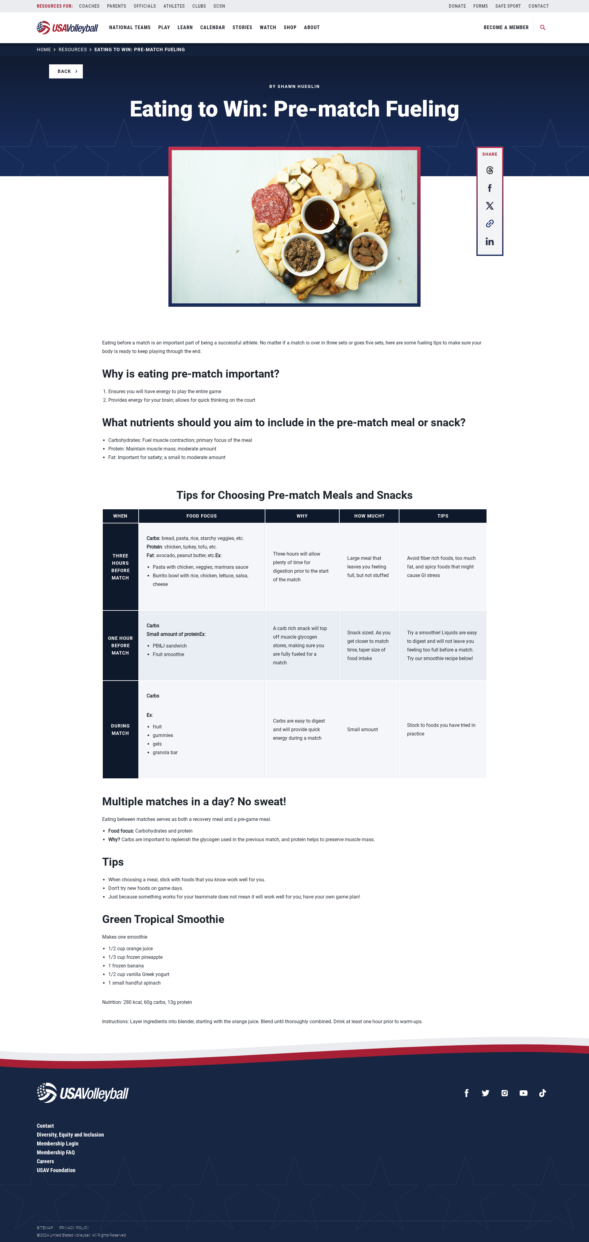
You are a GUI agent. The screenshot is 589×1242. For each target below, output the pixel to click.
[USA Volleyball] (67, 27)
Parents (116, 6)
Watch (268, 27)
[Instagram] (505, 1093)
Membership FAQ (56, 1152)
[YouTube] (524, 1093)
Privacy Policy (74, 1227)
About (312, 27)
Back (64, 71)
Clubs (199, 6)
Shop (290, 27)
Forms (480, 6)
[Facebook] (467, 1093)
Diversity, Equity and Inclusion (70, 1134)
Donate (457, 6)
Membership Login (58, 1143)
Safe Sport (508, 6)
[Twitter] (486, 1093)
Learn (185, 27)
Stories (242, 27)
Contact (539, 6)
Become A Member (506, 27)
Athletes (174, 6)
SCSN (219, 6)
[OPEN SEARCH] (543, 27)
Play (164, 27)
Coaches (89, 6)
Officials (145, 6)
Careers (45, 1161)
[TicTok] (543, 1093)
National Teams (130, 27)
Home (44, 49)
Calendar (212, 27)
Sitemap (45, 1227)
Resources (73, 49)
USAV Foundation (56, 1170)
